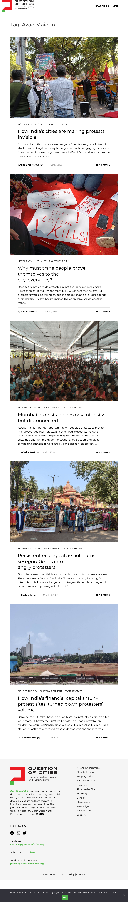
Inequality (40, 124)
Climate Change (85, 772)
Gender (81, 797)
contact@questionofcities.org (27, 844)
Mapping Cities (85, 776)
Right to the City (58, 124)
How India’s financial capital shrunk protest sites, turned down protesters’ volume (60, 704)
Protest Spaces (73, 691)
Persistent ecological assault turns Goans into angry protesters (56, 561)
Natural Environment (47, 407)
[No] (124, 895)
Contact (80, 874)
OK (64, 897)
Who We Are (84, 810)
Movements (25, 124)
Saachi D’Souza (29, 311)
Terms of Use (50, 874)
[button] (118, 6)
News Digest (84, 806)
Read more (102, 165)
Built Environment (50, 691)
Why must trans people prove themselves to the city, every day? (52, 273)
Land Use (82, 785)
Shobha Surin (28, 595)
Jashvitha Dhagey (30, 737)
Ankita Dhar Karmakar (30, 165)
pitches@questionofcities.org (27, 863)
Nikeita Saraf (28, 452)
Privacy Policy (66, 874)
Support (81, 814)
